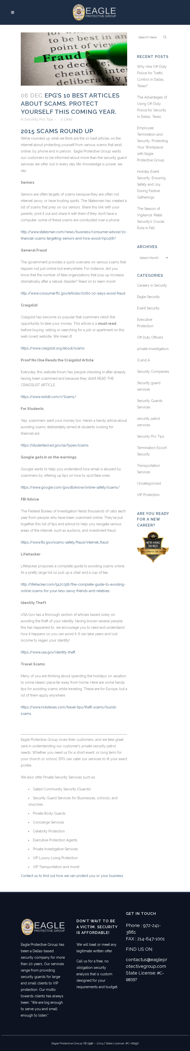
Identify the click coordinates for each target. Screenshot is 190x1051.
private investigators (153, 349)
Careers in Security (152, 285)
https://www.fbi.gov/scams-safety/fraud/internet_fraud (64, 542)
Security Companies (153, 372)
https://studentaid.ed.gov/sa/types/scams (55, 445)
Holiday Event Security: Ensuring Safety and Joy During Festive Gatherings (151, 184)
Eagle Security (148, 297)
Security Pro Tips (38, 119)
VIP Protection (148, 495)
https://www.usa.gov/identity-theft (48, 652)
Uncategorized (149, 483)
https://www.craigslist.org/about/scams (53, 348)
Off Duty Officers (150, 337)
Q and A (143, 360)
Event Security (148, 308)
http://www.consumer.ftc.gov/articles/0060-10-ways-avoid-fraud (73, 293)
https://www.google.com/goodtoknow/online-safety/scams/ (70, 487)
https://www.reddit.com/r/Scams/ (48, 397)
